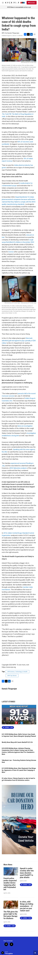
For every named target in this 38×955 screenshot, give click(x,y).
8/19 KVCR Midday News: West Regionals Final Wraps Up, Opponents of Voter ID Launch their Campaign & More (19, 770)
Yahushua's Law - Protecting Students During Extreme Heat (19, 761)
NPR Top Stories (12, 675)
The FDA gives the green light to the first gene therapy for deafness (11, 915)
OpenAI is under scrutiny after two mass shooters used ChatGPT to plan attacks (27, 872)
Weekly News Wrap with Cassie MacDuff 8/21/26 (17, 742)
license (11, 252)
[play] (3, 953)
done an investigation (25, 426)
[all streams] (35, 953)
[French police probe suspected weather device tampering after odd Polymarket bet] (11, 871)
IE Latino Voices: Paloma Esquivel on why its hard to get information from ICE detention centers (18, 779)
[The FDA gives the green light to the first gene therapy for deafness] (11, 905)
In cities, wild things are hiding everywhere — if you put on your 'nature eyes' (26, 906)
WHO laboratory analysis (18, 468)
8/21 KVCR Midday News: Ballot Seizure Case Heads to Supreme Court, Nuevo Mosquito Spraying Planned (19, 735)
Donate (32, 2)
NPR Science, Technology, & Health (17, 671)
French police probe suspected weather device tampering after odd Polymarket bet (10, 884)
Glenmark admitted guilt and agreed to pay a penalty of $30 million (19, 340)
